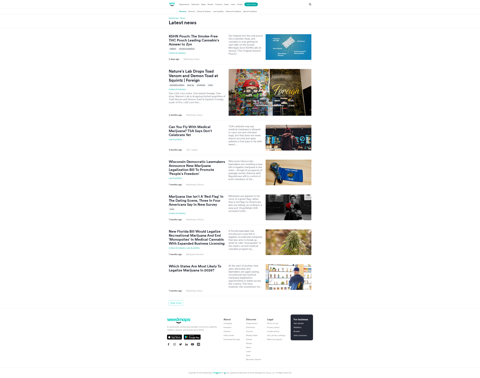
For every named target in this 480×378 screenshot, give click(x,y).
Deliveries (195, 4)
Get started (299, 323)
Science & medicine (233, 11)
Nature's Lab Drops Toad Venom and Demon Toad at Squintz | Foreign (193, 76)
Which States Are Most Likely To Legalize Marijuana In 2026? (195, 268)
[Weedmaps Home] (172, 4)
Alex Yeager (192, 149)
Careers (227, 331)
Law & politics (218, 11)
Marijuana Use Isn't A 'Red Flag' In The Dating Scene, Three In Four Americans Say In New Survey (196, 200)
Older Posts (175, 303)
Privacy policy (273, 327)
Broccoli (191, 11)
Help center (229, 335)
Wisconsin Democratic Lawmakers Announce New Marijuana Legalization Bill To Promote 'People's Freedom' (197, 167)
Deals (226, 4)
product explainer (186, 49)
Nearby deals (252, 335)
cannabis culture (177, 85)
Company (228, 323)
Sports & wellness (250, 11)
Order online (251, 4)
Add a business (300, 335)
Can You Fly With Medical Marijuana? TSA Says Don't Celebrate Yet (190, 131)
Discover (182, 11)
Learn (233, 4)
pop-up (190, 85)
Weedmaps (174, 18)
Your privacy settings (276, 335)
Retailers (297, 327)
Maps (203, 4)
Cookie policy (273, 331)
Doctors (249, 331)
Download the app (232, 339)
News (182, 18)
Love (172, 209)
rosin (210, 85)
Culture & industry (204, 11)
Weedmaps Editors (195, 184)
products (201, 85)
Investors (228, 327)
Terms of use (272, 323)
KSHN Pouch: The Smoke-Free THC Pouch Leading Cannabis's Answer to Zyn (194, 40)
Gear (248, 355)
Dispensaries (184, 4)
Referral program (274, 339)
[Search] (310, 4)
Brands (210, 4)
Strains (240, 4)
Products (218, 4)
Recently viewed (253, 359)
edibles (173, 49)
